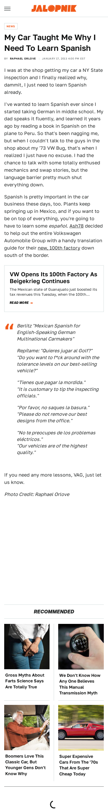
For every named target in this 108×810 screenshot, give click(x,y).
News (11, 26)
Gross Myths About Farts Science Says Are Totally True (24, 681)
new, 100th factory (59, 248)
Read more (19, 302)
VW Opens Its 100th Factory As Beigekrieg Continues (53, 277)
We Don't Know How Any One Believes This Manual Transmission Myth (79, 684)
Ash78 (76, 226)
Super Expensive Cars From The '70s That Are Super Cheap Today (78, 765)
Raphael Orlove (23, 58)
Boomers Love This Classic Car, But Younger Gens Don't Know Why (25, 765)
